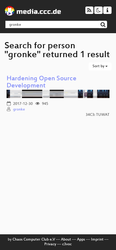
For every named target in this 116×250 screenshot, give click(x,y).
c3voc (67, 244)
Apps (81, 240)
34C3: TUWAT (97, 115)
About (66, 240)
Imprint (97, 240)
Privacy (50, 244)
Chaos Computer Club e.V (33, 240)
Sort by (99, 66)
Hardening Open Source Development (41, 82)
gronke (19, 110)
